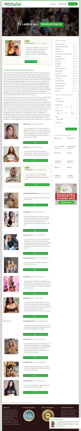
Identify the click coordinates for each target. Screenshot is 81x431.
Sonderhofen (66, 71)
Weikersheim (40, 124)
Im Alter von (58, 104)
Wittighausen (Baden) (66, 76)
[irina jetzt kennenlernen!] (11, 154)
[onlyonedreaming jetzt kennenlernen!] (11, 200)
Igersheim (66, 49)
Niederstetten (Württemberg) (66, 54)
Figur (56, 116)
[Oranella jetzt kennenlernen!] (11, 219)
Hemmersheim (66, 81)
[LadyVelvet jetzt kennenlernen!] (72, 141)
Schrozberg (66, 73)
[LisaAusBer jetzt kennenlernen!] (11, 369)
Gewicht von (58, 110)
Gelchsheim (66, 63)
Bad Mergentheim (66, 59)
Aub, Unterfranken (66, 68)
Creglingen (66, 56)
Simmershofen (66, 88)
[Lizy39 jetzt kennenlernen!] (72, 156)
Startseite (53, 4)
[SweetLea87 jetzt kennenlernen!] (11, 328)
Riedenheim (66, 61)
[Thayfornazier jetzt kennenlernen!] (11, 265)
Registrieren (72, 4)
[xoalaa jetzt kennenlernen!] (11, 305)
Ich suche (57, 98)
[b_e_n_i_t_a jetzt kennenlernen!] (60, 141)
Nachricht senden (30, 61)
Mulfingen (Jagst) (66, 86)
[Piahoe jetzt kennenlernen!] (11, 131)
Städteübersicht (62, 4)
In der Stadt (58, 122)
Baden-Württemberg (21, 402)
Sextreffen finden (41, 142)
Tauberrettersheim (66, 44)
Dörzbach (66, 90)
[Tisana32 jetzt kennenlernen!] (11, 242)
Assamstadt (66, 78)
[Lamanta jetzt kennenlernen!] (11, 388)
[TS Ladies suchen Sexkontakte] (12, 4)
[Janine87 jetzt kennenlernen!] (11, 346)
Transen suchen (71, 129)
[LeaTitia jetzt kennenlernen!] (13, 174)
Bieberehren (66, 51)
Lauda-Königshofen (66, 83)
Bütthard (66, 66)
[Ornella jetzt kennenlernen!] (11, 284)
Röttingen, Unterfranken (66, 46)
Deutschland (12, 402)
